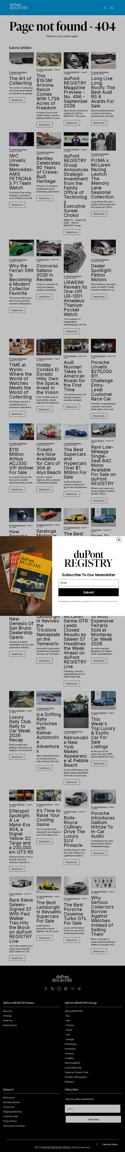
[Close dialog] (118, 539)
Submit (88, 592)
